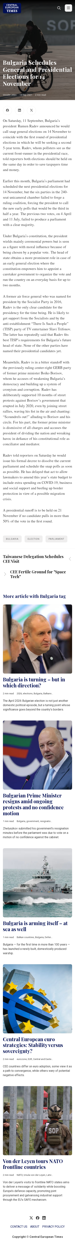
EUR (30, 1059)
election (34, 539)
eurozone (22, 1059)
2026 (19, 693)
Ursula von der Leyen (34, 1175)
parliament (56, 539)
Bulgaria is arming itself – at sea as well (35, 926)
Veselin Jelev (10, 94)
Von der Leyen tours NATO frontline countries (33, 1164)
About (34, 1226)
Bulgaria (12, 539)
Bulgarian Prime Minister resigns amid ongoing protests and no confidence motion (33, 804)
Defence (49, 937)
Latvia (49, 1175)
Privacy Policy (53, 1226)
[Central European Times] (12, 8)
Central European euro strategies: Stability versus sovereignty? (33, 1045)
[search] (59, 8)
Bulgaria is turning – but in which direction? (34, 682)
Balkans (47, 693)
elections (28, 693)
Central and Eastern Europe (47, 1059)
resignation (46, 821)
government (32, 821)
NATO (20, 1175)
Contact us (18, 1226)
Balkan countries (25, 937)
